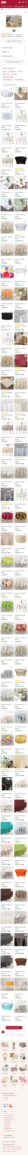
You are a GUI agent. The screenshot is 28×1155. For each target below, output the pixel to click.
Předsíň (14, 1084)
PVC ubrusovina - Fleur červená (10, 214)
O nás (5, 1113)
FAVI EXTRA (7, 1126)
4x (22, 324)
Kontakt (6, 1097)
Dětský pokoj (5, 1085)
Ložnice (23, 1073)
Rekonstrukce (14, 1061)
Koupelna (5, 1073)
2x (22, 168)
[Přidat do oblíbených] (25, 89)
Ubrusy (10, 9)
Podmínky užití (8, 1128)
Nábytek (3, 6)
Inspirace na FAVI (8, 1119)
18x (10, 33)
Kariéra (6, 1099)
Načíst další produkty (13, 1027)
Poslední (20, 1034)
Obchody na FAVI (8, 1115)
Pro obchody (7, 1124)
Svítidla (5, 1061)
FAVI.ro (14, 1146)
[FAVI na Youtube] (11, 1106)
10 (25, 244)
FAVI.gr (9, 1151)
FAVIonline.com (6, 1141)
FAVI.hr (4, 1149)
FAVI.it (9, 1149)
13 (11, 667)
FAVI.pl (9, 1146)
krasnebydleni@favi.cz (11, 1095)
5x (22, 413)
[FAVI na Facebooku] (5, 1106)
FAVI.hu (18, 1146)
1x (22, 457)
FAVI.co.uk (19, 1149)
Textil (23, 1050)
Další (12, 1034)
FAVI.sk (4, 1146)
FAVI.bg (4, 1151)
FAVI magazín (7, 1122)
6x (8, 390)
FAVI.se (14, 1149)
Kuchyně (23, 1061)
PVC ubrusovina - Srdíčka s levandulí (11, 192)
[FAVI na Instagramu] (7, 1106)
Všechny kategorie (19, 6)
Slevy (23, 1084)
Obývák (14, 1073)
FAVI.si (13, 1151)
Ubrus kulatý (4, 994)
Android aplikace (10, 1137)
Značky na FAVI (8, 1117)
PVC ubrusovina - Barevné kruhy (10, 281)
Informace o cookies (9, 1130)
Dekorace (9, 6)
